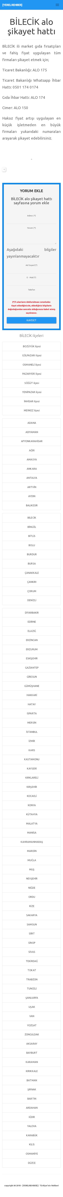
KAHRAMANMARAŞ (31, 842)
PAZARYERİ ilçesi (31, 373)
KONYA (31, 805)
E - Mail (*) (31, 277)
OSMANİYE (31, 1153)
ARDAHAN (31, 1107)
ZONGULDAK (31, 1034)
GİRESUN (31, 676)
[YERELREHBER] (12, 4)
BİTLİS (31, 536)
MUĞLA (31, 860)
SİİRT (31, 933)
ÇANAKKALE (31, 572)
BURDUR (31, 554)
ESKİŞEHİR (31, 658)
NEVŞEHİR (32, 878)
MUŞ (31, 869)
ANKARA (31, 468)
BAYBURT (31, 1052)
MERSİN (31, 722)
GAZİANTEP (31, 667)
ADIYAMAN (31, 432)
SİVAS (31, 952)
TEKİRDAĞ (31, 961)
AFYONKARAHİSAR (31, 441)
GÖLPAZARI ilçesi (32, 355)
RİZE (31, 906)
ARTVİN (31, 487)
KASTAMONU (32, 759)
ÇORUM (31, 591)
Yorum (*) (31, 228)
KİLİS (31, 1144)
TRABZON (32, 979)
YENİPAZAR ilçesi (31, 392)
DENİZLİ (31, 600)
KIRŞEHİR (31, 787)
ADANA (31, 422)
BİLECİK (31, 517)
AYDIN (31, 496)
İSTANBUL (32, 732)
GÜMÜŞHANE (31, 686)
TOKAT (31, 970)
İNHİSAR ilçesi (31, 401)
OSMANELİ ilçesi (31, 364)
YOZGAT (31, 1025)
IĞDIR (31, 1117)
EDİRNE (31, 621)
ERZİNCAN (31, 640)
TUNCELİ (31, 988)
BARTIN (31, 1098)
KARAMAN (31, 1062)
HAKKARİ (31, 695)
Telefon (31, 290)
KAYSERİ (31, 768)
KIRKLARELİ (31, 777)
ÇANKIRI (32, 582)
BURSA (31, 563)
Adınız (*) (31, 216)
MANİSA (32, 832)
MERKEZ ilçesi (31, 410)
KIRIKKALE (31, 1071)
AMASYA (31, 459)
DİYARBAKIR (31, 612)
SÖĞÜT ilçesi (31, 383)
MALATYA (32, 823)
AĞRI (31, 450)
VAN (31, 1016)
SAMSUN (31, 924)
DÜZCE (31, 1163)
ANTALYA (31, 477)
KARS (31, 750)
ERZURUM (31, 649)
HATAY (31, 704)
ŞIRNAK (31, 1089)
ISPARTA (31, 713)
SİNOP (31, 942)
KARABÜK (32, 1135)
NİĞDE (31, 887)
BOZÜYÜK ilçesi (31, 346)
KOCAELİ (31, 796)
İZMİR (31, 741)
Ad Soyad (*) (31, 265)
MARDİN (31, 851)
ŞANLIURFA (31, 997)
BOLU (31, 545)
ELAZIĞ (31, 631)
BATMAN (31, 1080)
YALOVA (32, 1126)
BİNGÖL (31, 527)
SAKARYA (31, 915)
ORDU (31, 897)
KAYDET (31, 320)
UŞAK (31, 1007)
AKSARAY (31, 1043)
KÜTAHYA (31, 814)
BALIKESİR (31, 505)
